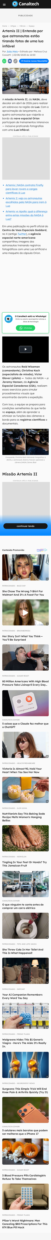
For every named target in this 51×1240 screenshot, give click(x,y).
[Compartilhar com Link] (15, 61)
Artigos (13, 26)
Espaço (31, 26)
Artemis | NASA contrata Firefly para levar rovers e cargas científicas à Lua (24, 189)
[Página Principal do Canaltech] (25, 5)
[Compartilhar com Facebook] (10, 61)
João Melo (12, 51)
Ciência (22, 26)
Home (4, 26)
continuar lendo (25, 526)
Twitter (22, 234)
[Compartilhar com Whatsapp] (4, 61)
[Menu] (4, 4)
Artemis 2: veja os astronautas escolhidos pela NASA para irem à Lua (26, 202)
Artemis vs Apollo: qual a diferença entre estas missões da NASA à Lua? (26, 215)
